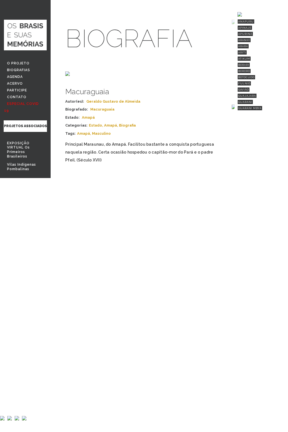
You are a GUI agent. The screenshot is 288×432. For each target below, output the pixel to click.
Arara (243, 46)
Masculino (101, 133)
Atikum (244, 58)
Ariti (242, 52)
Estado (95, 125)
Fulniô (244, 83)
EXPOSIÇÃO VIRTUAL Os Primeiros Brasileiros (18, 149)
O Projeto (18, 63)
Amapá (110, 125)
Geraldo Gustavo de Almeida (113, 101)
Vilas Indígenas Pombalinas (21, 167)
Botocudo (246, 77)
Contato (16, 97)
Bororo (244, 71)
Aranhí (244, 40)
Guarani (245, 102)
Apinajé (244, 27)
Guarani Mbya (250, 108)
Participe (17, 90)
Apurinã (245, 34)
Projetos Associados (25, 126)
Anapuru (246, 21)
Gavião (243, 89)
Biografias (18, 70)
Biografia (127, 125)
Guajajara (247, 95)
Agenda (15, 77)
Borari (243, 65)
